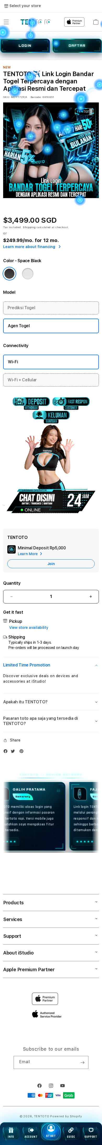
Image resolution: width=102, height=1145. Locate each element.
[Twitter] (14, 752)
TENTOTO (41, 1116)
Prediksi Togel (21, 307)
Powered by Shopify (66, 1116)
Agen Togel (19, 325)
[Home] (36, 21)
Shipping (29, 227)
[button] (6, 22)
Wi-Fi (13, 361)
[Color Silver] (27, 273)
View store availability (28, 627)
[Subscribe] (82, 1062)
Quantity (11, 583)
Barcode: (36, 97)
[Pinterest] (22, 752)
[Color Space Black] (9, 273)
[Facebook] (6, 752)
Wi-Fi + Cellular (22, 379)
